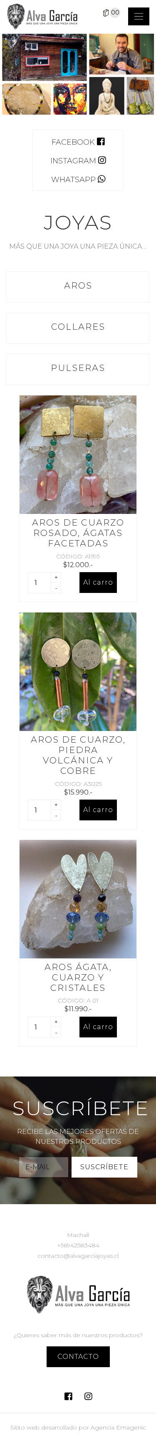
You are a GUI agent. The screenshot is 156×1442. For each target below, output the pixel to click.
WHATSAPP (74, 179)
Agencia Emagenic (118, 1427)
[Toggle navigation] (138, 16)
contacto (78, 1357)
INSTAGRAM (74, 160)
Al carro (98, 582)
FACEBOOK (74, 142)
